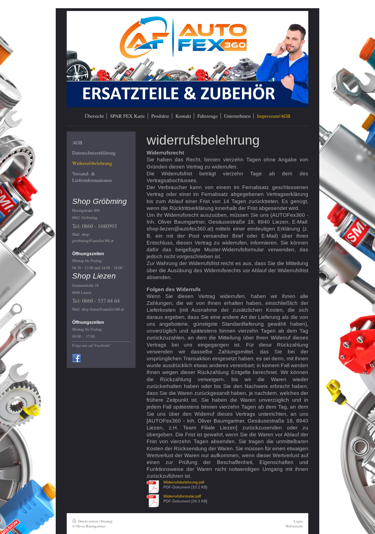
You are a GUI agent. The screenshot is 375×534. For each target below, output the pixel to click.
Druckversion (88, 521)
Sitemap (106, 521)
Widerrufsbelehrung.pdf (183, 482)
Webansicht (294, 526)
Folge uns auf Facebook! (91, 345)
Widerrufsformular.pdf (182, 496)
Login (298, 521)
